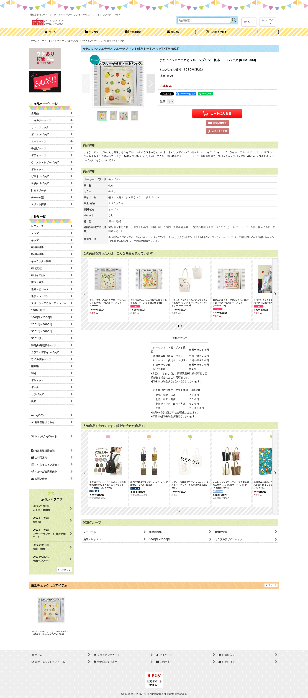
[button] (258, 32)
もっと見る (63, 569)
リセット (272, 585)
